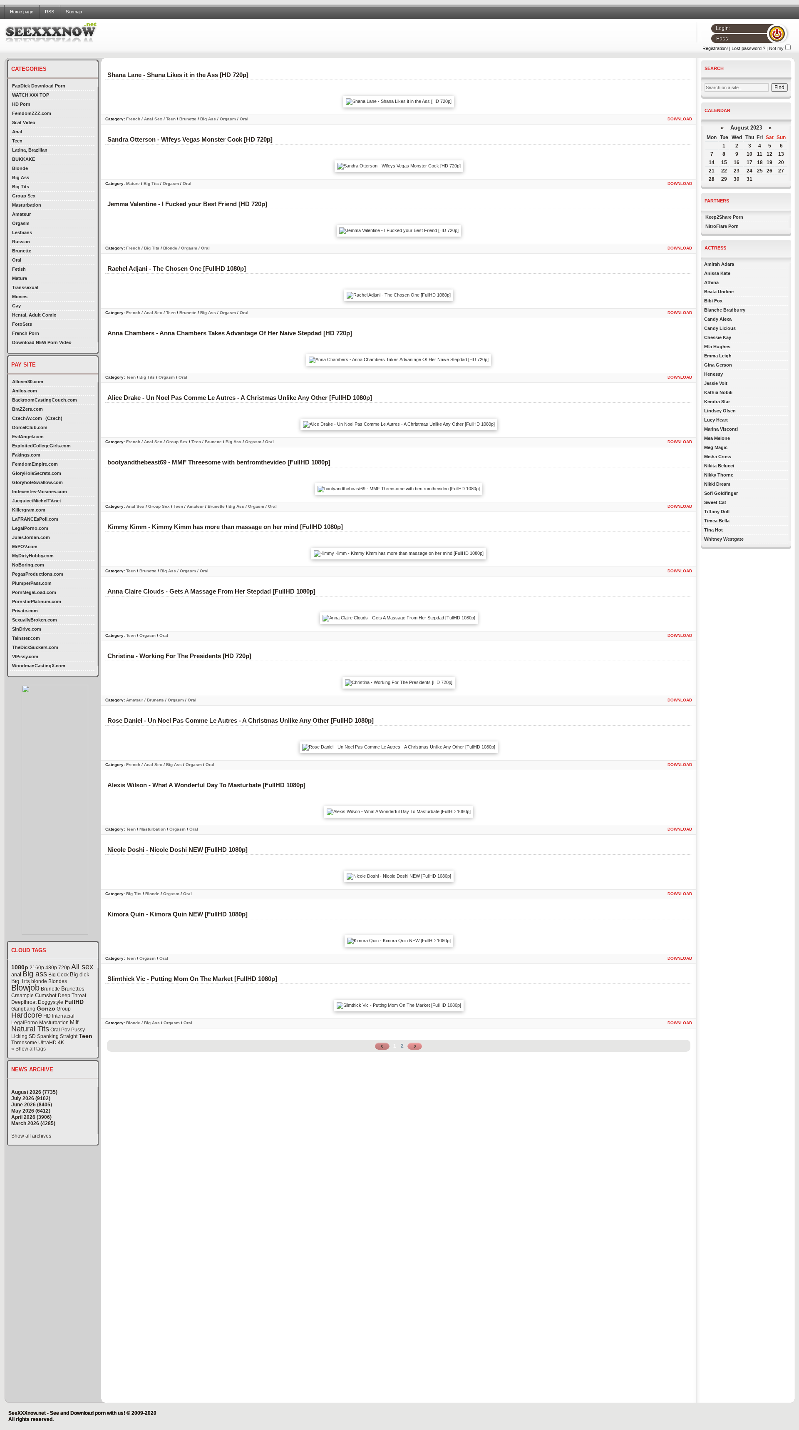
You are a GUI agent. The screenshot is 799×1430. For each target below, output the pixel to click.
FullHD (74, 1001)
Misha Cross (717, 456)
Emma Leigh (718, 355)
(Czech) (53, 418)
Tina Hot (713, 529)
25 (760, 171)
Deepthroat (24, 1002)
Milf (74, 1022)
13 (781, 154)
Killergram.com (28, 509)
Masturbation (26, 204)
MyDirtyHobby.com (33, 555)
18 (760, 162)
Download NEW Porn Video (42, 342)
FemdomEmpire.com (35, 464)
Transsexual (25, 287)
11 (759, 154)
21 (712, 171)
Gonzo (46, 1008)
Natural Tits (30, 1029)
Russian (21, 241)
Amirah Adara (719, 264)
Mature (19, 278)
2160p (37, 968)
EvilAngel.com (28, 436)
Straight (68, 1036)
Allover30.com (27, 381)
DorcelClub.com (29, 427)
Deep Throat (72, 995)
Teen (17, 140)
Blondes (57, 981)
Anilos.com (24, 390)
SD (32, 1036)
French (133, 119)
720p (64, 968)
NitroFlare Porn (722, 226)
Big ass (34, 974)
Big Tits (20, 186)
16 (736, 162)
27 (781, 171)
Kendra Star (717, 401)
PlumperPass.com (32, 583)
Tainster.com (26, 638)
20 (781, 162)
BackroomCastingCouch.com (44, 399)
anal (16, 974)
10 (749, 154)
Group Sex (23, 195)
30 (736, 179)
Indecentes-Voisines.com (39, 491)
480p (51, 968)
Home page (21, 11)
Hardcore (26, 1015)
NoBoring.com (28, 564)
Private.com (25, 610)
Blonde (20, 168)
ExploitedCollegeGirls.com (41, 445)
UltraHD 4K (51, 1043)
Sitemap (74, 11)
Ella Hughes (717, 346)
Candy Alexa (718, 319)
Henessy (713, 374)
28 (712, 179)
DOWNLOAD (679, 119)
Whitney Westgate (724, 539)
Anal (17, 131)
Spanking (48, 1036)
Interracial (63, 1016)
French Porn (25, 333)
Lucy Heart (716, 419)
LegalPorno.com (30, 528)
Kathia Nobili (718, 392)
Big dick (79, 974)
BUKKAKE (23, 159)
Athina (711, 282)
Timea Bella (717, 520)
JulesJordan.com (31, 537)
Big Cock (58, 975)
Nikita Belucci (719, 465)
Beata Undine (719, 291)
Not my (776, 48)
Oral (16, 259)
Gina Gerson (718, 364)
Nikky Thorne (718, 474)
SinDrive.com (26, 628)
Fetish (19, 269)
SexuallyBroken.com (34, 619)
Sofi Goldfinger (721, 493)
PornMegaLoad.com (34, 592)
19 (769, 162)
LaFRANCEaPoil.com (35, 519)
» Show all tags (28, 1049)
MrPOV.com (24, 546)
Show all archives (31, 1136)
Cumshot (46, 995)
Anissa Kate (717, 273)
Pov (65, 1030)
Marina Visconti (721, 429)
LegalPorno (24, 1023)
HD (47, 1016)
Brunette (21, 250)
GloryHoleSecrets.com (36, 473)
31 (749, 179)
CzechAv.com (27, 418)
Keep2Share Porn (724, 217)
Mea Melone (717, 438)
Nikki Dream (717, 484)
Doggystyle (50, 1002)
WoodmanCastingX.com (38, 665)
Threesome (24, 1043)
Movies (19, 296)
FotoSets (22, 324)
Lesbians (22, 232)
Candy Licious (720, 328)
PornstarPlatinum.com (36, 601)
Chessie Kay (717, 337)
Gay (16, 305)
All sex (82, 967)
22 (724, 171)
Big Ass (20, 177)
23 (736, 171)
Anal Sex (153, 119)
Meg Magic (715, 447)
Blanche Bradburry (724, 309)
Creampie (22, 995)
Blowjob (25, 987)
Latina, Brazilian (29, 149)
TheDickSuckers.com (35, 647)
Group (64, 1009)
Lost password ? (748, 48)
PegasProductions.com (37, 574)
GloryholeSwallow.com (37, 482)
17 (749, 162)
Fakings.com (26, 454)
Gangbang (23, 1009)
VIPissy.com (25, 656)
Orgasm (21, 223)
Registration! (715, 48)
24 (749, 171)
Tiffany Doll (717, 511)
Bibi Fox (713, 300)
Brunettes (72, 989)
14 (712, 162)
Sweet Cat (715, 502)
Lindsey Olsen (720, 410)
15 (724, 162)
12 (769, 154)
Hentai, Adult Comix (34, 314)
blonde (39, 981)
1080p (19, 967)
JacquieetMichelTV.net (36, 500)
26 (769, 171)
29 (724, 179)
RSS (49, 11)
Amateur (21, 214)
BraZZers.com (27, 409)
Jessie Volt (715, 383)
